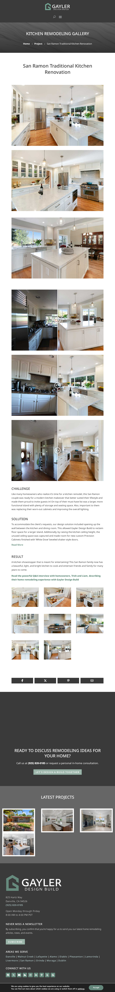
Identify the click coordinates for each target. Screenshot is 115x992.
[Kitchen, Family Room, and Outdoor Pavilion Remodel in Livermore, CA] (18, 844)
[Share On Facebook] (22, 680)
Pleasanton (76, 956)
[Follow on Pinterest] (41, 975)
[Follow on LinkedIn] (36, 975)
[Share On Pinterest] (68, 680)
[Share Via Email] (92, 680)
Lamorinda (91, 956)
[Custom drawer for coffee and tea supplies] (57, 606)
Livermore (12, 960)
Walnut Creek (26, 956)
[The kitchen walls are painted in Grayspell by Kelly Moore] (57, 659)
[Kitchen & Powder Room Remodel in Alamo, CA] (57, 820)
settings (81, 989)
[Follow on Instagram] (30, 975)
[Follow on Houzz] (25, 975)
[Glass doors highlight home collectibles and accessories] (25, 633)
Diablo (63, 956)
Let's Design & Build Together (57, 772)
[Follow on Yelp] (47, 975)
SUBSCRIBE (15, 941)
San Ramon (27, 960)
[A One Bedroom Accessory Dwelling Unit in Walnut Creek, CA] (18, 820)
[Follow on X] (13, 975)
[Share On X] (45, 680)
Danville (10, 956)
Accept (96, 987)
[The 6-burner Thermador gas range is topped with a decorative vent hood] (57, 633)
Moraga (51, 960)
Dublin (62, 960)
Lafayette (41, 956)
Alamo (53, 956)
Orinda (40, 960)
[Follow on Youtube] (19, 975)
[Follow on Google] (53, 975)
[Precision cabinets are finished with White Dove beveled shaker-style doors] (58, 180)
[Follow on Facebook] (8, 975)
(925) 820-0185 (36, 763)
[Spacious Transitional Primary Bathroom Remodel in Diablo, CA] (96, 820)
